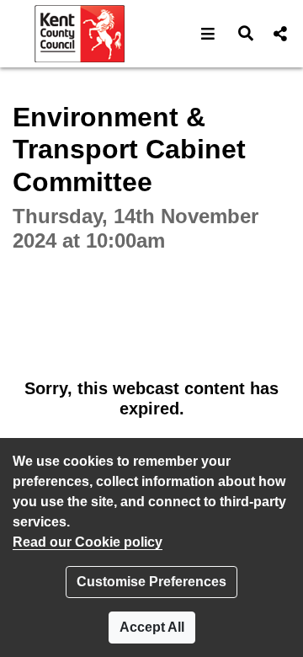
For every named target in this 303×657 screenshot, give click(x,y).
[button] (208, 34)
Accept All (152, 627)
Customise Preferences (151, 581)
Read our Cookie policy (87, 542)
